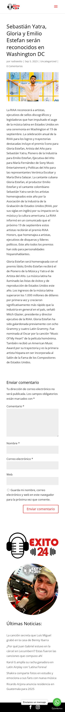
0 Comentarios (14, 66)
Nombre (13, 443)
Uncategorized (48, 61)
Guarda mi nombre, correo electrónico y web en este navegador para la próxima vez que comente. (30, 495)
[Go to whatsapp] (57, 702)
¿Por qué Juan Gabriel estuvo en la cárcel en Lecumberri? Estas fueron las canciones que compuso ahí (31, 651)
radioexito (16, 61)
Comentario (15, 406)
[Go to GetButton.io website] (57, 709)
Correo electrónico (19, 459)
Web (9, 474)
